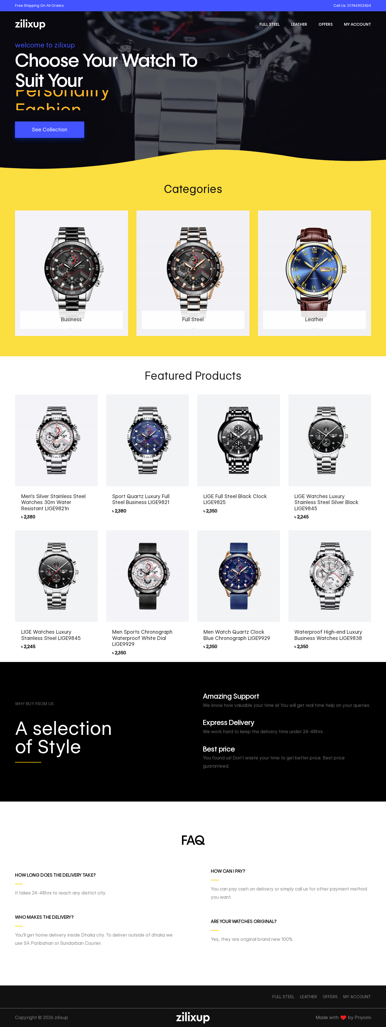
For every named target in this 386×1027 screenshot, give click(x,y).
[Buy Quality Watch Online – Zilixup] (30, 24)
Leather (299, 24)
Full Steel (269, 24)
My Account (357, 24)
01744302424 (359, 5)
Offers (325, 24)
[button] (49, 129)
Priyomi (363, 1017)
